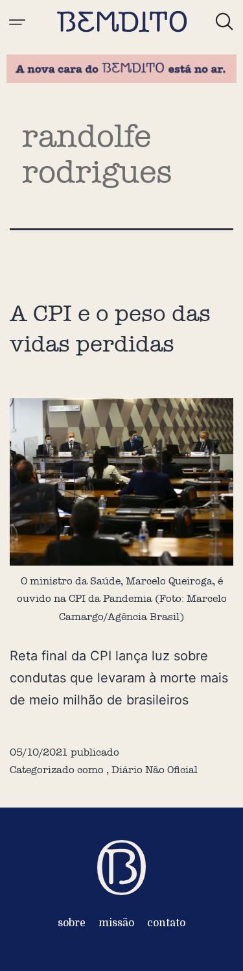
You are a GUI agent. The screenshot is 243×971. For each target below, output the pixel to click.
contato (166, 923)
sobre (72, 923)
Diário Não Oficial (154, 769)
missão (116, 923)
